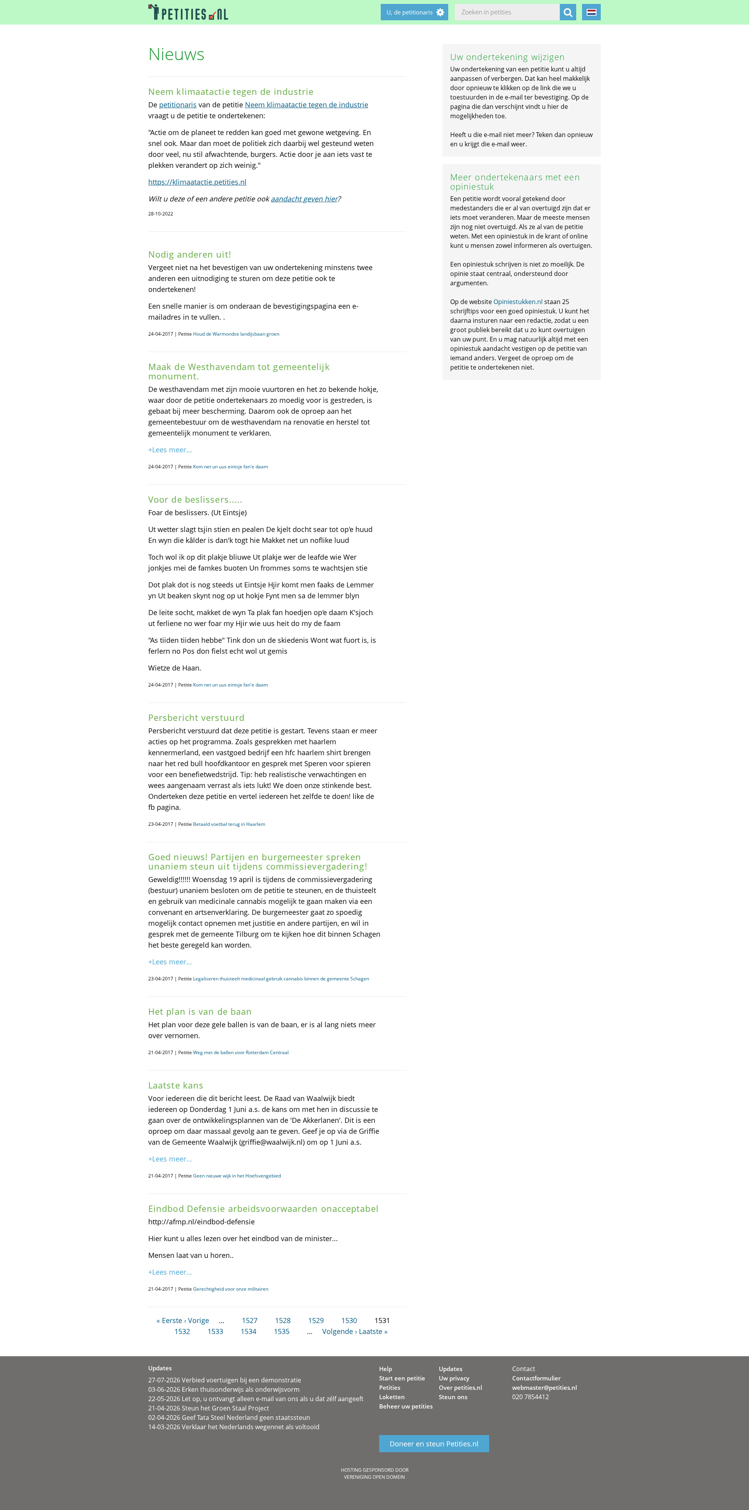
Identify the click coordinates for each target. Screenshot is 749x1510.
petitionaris (178, 104)
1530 (349, 1320)
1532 (182, 1331)
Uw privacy (454, 1378)
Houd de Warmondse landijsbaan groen (236, 334)
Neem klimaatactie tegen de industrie (306, 104)
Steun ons (453, 1397)
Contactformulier (536, 1378)
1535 (281, 1331)
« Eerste (169, 1320)
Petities (389, 1387)
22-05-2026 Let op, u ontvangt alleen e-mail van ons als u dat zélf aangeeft (256, 1398)
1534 (248, 1331)
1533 (215, 1331)
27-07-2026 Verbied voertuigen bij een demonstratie (224, 1380)
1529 (316, 1320)
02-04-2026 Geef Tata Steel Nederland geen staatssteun (229, 1417)
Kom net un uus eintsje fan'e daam (230, 466)
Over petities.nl (460, 1387)
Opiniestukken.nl (518, 301)
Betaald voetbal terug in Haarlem (229, 824)
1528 (283, 1320)
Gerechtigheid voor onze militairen (230, 1289)
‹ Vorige (196, 1320)
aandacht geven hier (304, 198)
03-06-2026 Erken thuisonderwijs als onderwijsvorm (224, 1389)
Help (385, 1369)
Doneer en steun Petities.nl (434, 1443)
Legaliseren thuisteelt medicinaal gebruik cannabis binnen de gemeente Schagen (281, 978)
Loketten (392, 1397)
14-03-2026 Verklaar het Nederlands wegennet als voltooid (233, 1427)
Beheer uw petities (406, 1406)
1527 (249, 1320)
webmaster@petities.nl (544, 1387)
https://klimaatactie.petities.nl (197, 182)
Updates (450, 1369)
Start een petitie (402, 1378)
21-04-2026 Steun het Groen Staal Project (208, 1408)
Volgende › (339, 1331)
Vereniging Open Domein (374, 1477)
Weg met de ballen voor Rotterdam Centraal (241, 1052)
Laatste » (373, 1331)
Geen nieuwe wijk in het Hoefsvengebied (237, 1175)
